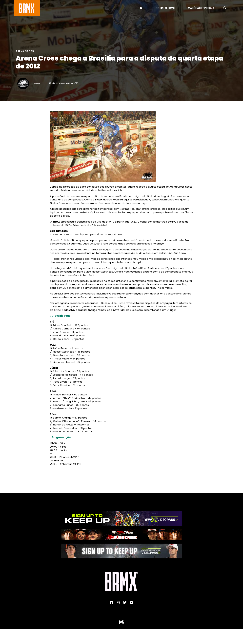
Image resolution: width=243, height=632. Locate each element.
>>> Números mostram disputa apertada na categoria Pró (86, 234)
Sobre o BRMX (165, 8)
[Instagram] (118, 602)
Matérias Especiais (201, 8)
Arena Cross (25, 51)
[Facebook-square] (111, 602)
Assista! (102, 225)
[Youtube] (131, 602)
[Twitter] (124, 602)
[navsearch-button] (225, 8)
